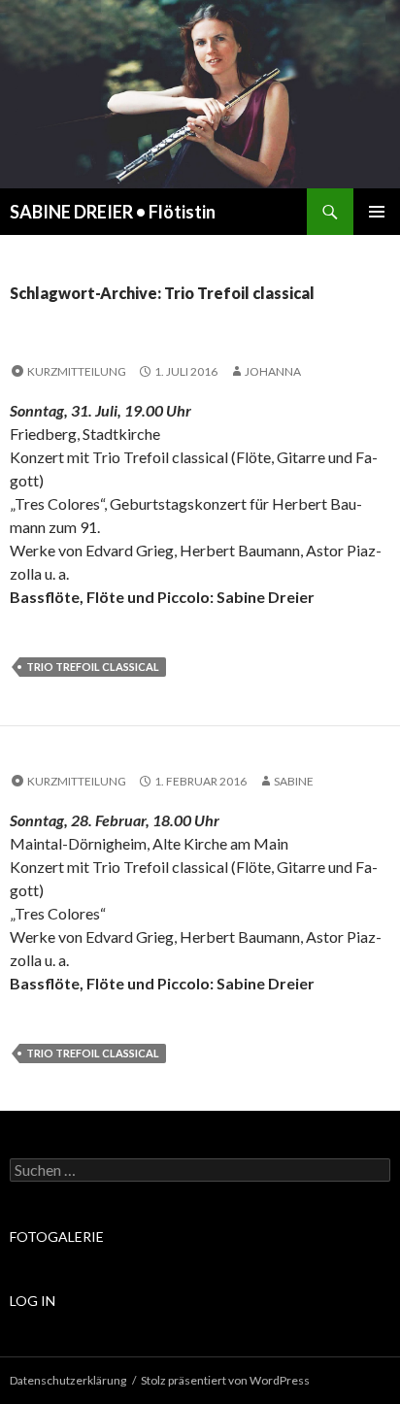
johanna (273, 371)
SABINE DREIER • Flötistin (113, 211)
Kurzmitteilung (76, 371)
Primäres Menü (376, 211)
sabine (294, 781)
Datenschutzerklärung (68, 1380)
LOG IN (32, 1300)
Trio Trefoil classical (92, 666)
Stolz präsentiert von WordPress (225, 1380)
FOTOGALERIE (57, 1236)
